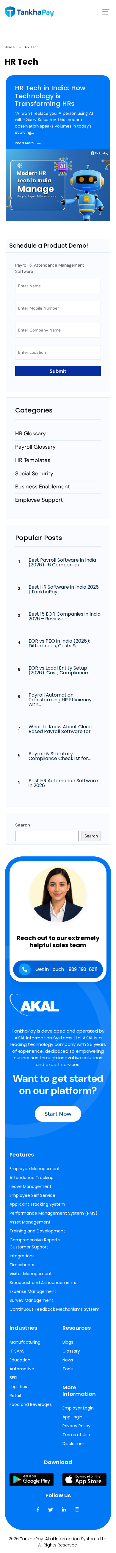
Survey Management (31, 1300)
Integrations (22, 1256)
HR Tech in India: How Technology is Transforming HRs (50, 95)
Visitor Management (31, 1274)
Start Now (58, 1114)
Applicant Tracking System (37, 1204)
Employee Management (35, 1169)
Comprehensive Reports (35, 1240)
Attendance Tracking (32, 1178)
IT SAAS (17, 1351)
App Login (72, 1417)
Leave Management (30, 1186)
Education (20, 1360)
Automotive (22, 1369)
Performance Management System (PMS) (54, 1213)
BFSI (13, 1378)
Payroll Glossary (35, 446)
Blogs (67, 1342)
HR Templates (32, 460)
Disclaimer (73, 1444)
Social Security (34, 473)
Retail (15, 1396)
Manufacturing (25, 1342)
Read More (28, 143)
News (67, 1360)
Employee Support (39, 500)
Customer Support (29, 1247)
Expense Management (33, 1291)
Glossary (71, 1351)
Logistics (18, 1387)
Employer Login (78, 1408)
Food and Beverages (31, 1404)
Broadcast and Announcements (43, 1283)
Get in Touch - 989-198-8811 (66, 969)
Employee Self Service (32, 1195)
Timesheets (22, 1265)
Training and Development (37, 1231)
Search (22, 825)
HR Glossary (30, 433)
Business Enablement (42, 486)
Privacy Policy (76, 1426)
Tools (67, 1369)
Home (9, 47)
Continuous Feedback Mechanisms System (55, 1309)
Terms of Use (76, 1435)
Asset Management (30, 1222)
